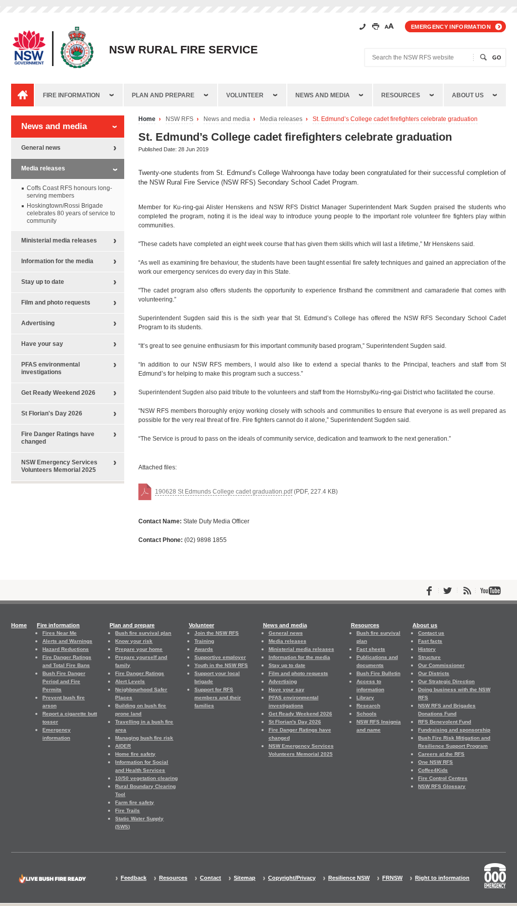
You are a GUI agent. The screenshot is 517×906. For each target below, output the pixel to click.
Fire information (71, 95)
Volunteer (245, 95)
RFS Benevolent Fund (444, 721)
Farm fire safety (134, 802)
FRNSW (392, 878)
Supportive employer (220, 657)
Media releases (281, 119)
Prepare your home (139, 649)
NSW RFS (179, 119)
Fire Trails (127, 810)
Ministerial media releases (59, 240)
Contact (210, 878)
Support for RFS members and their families (217, 697)
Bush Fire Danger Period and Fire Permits (63, 681)
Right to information (442, 878)
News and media (322, 95)
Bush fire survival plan (143, 633)
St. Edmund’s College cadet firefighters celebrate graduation (395, 119)
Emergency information (451, 27)
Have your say (42, 343)
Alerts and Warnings (67, 641)
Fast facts (430, 641)
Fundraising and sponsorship (454, 730)
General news (41, 147)
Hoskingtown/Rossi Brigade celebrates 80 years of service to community (71, 213)
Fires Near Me (59, 633)
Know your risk (133, 641)
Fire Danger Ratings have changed (57, 438)
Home (147, 119)
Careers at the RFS (441, 754)
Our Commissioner (441, 665)
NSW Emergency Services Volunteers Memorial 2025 (59, 466)
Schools (366, 713)
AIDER (123, 746)
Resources (400, 95)
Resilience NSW (349, 878)
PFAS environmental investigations (50, 368)
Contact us (431, 633)
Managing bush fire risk (144, 738)
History (427, 649)
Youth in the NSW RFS (221, 665)
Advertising (38, 323)
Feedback (133, 878)
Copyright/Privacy (292, 878)
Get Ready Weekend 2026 (58, 392)
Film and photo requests (55, 302)
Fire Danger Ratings (139, 673)
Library (365, 697)
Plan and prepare (163, 95)
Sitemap (244, 878)
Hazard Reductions (65, 649)
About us (468, 95)
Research (368, 705)
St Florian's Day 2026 (51, 413)
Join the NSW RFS (216, 633)
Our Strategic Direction (446, 681)
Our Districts (433, 673)
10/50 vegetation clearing (146, 778)
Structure (429, 657)
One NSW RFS (435, 762)
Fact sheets (370, 649)
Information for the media (57, 261)
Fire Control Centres (443, 778)
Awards (203, 649)
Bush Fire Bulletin (378, 673)
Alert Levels (130, 681)
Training (204, 641)
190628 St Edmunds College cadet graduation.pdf (223, 491)
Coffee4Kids (433, 770)
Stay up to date (42, 281)
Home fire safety (135, 754)
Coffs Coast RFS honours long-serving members (69, 192)
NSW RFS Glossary (442, 786)
